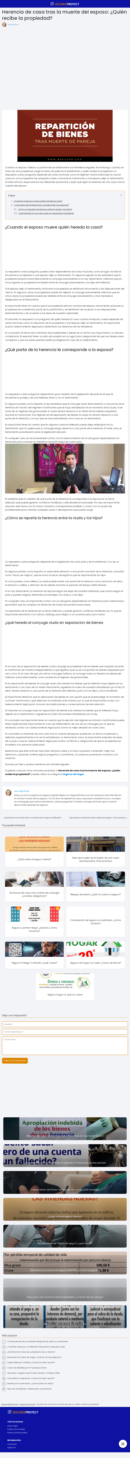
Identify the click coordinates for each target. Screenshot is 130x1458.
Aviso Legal (12, 1426)
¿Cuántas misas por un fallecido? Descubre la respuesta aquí (36, 1346)
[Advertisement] (65, 68)
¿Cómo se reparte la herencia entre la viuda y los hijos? (45, 209)
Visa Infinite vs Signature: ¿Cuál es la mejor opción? (31, 1378)
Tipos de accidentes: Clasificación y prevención (29, 1388)
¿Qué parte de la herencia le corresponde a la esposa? (41, 205)
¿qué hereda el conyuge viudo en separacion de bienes (46, 213)
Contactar (12, 1444)
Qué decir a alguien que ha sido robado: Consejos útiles (33, 1373)
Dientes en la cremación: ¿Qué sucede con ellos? (30, 1383)
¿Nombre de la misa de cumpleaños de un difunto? (31, 1352)
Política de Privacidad (17, 1432)
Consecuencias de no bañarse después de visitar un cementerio (37, 1341)
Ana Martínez (13, 24)
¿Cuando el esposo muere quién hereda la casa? (37, 201)
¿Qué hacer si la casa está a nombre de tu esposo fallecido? (32, 817)
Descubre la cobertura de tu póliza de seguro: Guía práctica (97, 817)
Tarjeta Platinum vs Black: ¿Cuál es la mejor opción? (31, 1362)
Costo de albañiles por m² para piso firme (26, 1367)
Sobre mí (11, 1447)
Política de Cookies (16, 1429)
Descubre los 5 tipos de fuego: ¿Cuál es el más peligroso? (34, 1357)
